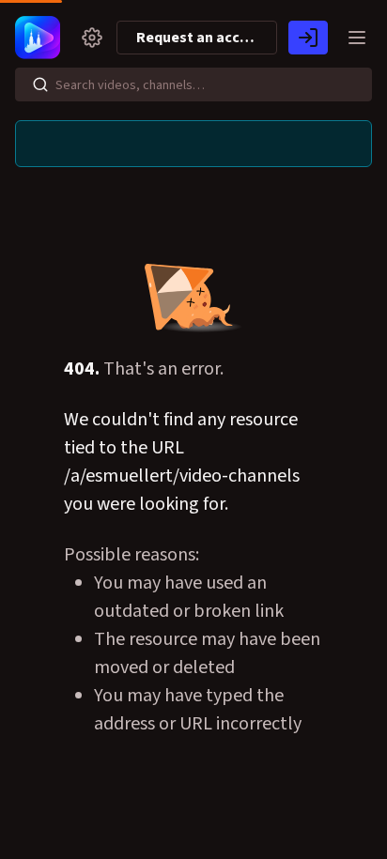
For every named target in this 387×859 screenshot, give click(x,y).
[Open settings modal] (92, 37)
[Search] (40, 84)
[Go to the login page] (308, 37)
